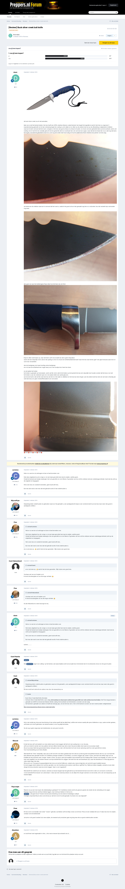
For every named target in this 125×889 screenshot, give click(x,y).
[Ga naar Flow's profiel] (15, 814)
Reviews (25, 36)
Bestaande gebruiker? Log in (97, 5)
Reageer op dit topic (109, 42)
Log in (10, 63)
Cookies (67, 884)
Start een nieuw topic (90, 42)
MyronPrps (15, 500)
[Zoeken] (116, 12)
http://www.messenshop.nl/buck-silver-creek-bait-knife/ (39, 707)
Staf (24, 16)
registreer (16, 63)
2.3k (16, 484)
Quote (29, 457)
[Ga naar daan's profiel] (10, 35)
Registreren (113, 5)
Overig (10, 12)
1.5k (16, 823)
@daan (26, 660)
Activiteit (17, 12)
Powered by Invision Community (62, 886)
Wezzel (15, 741)
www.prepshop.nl (102, 463)
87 (16, 845)
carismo (15, 470)
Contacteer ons (59, 884)
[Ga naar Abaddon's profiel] (15, 836)
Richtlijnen (17, 16)
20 (16, 87)
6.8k (16, 537)
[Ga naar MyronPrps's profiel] (15, 506)
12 (111, 58)
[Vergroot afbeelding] (56, 96)
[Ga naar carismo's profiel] (15, 476)
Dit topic (110, 12)
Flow (15, 808)
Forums (9, 16)
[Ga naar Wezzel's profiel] (15, 747)
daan (17, 34)
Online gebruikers (33, 16)
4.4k (16, 515)
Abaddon (15, 830)
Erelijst (42, 16)
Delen (102, 35)
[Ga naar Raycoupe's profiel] (15, 792)
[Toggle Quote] (26, 526)
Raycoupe (15, 787)
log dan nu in (56, 854)
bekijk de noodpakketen (42, 463)
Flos (15, 522)
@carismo (29, 664)
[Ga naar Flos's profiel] (15, 528)
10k (16, 801)
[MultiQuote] (25, 457)
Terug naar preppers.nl (29, 12)
